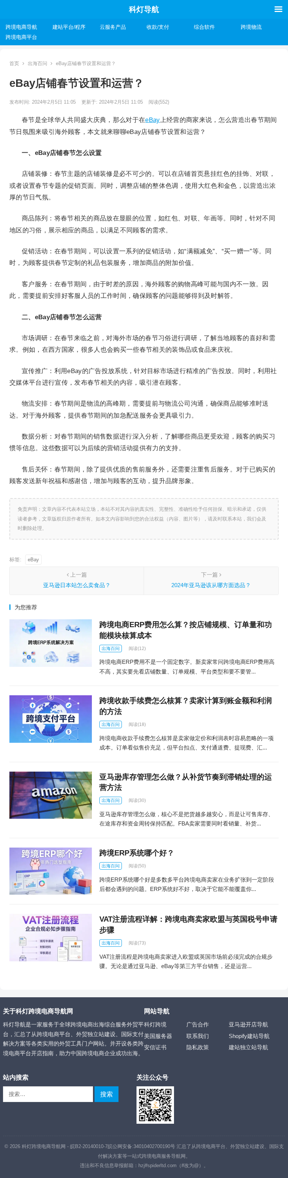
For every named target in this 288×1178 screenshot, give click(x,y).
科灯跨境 (155, 1024)
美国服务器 (158, 1036)
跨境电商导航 (21, 27)
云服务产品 (113, 27)
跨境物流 (251, 27)
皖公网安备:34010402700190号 (141, 1146)
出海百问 (37, 63)
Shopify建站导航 (249, 1036)
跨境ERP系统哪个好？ (136, 853)
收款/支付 (158, 27)
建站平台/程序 (69, 27)
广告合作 (197, 1024)
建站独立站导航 (248, 1047)
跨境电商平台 (21, 37)
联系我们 (197, 1036)
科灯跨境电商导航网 (44, 1146)
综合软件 (204, 27)
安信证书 (155, 1047)
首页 (14, 63)
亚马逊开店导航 (248, 1024)
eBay (152, 119)
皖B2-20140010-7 (89, 1146)
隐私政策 (197, 1047)
